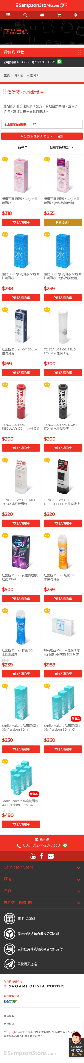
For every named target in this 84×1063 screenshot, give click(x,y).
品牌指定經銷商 (13, 981)
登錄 (20, 52)
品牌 (21, 147)
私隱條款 (9, 1024)
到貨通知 (64, 222)
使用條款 (9, 1016)
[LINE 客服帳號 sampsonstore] (59, 62)
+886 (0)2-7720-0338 (37, 62)
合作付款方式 (11, 996)
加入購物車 (22, 222)
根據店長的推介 (61, 147)
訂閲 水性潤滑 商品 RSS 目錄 (43, 136)
